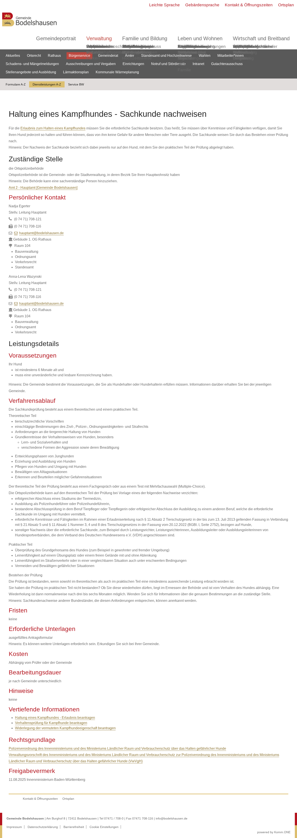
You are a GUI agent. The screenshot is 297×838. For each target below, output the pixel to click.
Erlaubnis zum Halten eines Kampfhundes (52, 128)
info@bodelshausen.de (171, 818)
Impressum (14, 827)
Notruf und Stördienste (168, 64)
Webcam (94, 46)
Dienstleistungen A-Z (47, 84)
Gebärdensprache (202, 5)
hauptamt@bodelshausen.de (41, 233)
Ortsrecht (34, 55)
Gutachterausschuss (227, 64)
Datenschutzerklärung (43, 827)
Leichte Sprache (164, 5)
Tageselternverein (194, 46)
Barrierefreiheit (73, 827)
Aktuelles (13, 55)
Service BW (76, 84)
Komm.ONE (282, 832)
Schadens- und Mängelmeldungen (32, 64)
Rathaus (54, 55)
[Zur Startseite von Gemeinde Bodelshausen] (29, 27)
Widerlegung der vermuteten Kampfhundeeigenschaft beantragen (65, 728)
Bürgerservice (79, 55)
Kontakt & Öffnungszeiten (249, 5)
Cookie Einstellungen (104, 827)
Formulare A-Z (16, 84)
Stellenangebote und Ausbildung (31, 72)
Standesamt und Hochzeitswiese (166, 55)
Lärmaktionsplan (76, 72)
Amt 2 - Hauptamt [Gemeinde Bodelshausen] (43, 187)
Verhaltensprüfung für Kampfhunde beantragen (51, 723)
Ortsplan (286, 5)
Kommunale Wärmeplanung (136, 49)
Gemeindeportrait (56, 38)
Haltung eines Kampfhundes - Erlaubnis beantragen (55, 717)
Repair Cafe (239, 49)
